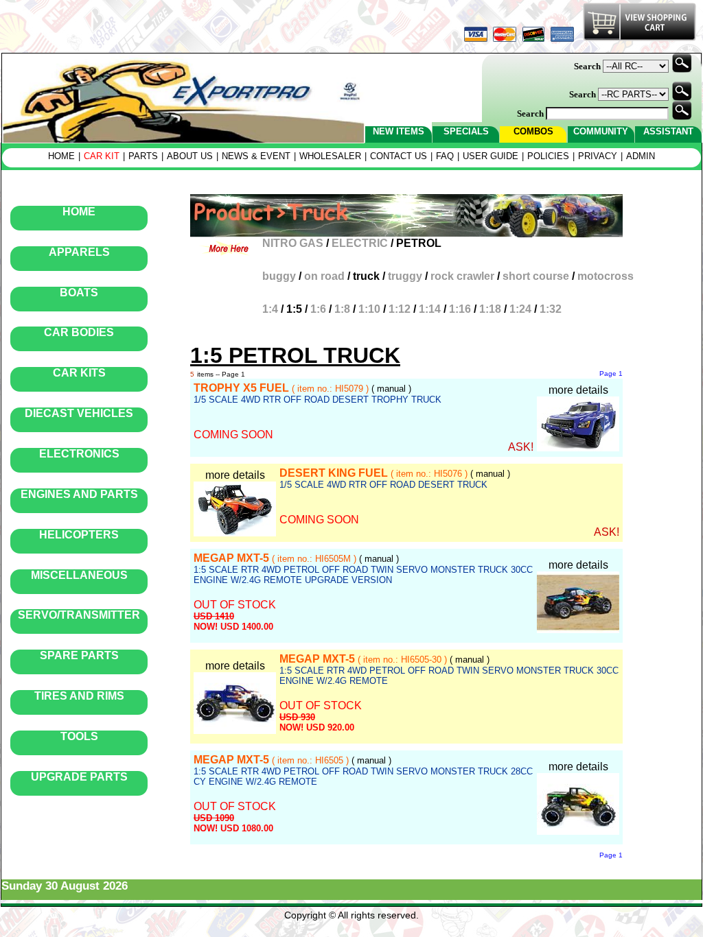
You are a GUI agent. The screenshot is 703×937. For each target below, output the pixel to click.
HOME (61, 156)
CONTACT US (398, 156)
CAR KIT (101, 156)
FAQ (445, 156)
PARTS (143, 156)
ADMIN (640, 156)
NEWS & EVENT (256, 156)
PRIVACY (597, 156)
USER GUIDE (490, 156)
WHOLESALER (330, 156)
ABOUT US (190, 156)
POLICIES (548, 156)
